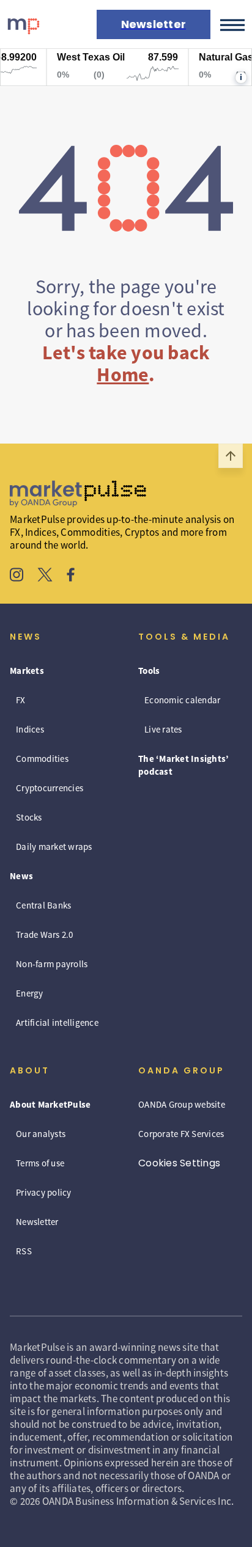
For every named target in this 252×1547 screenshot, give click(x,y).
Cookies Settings (179, 1163)
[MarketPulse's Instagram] (17, 576)
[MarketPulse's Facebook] (71, 576)
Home (123, 374)
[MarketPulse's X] (45, 576)
